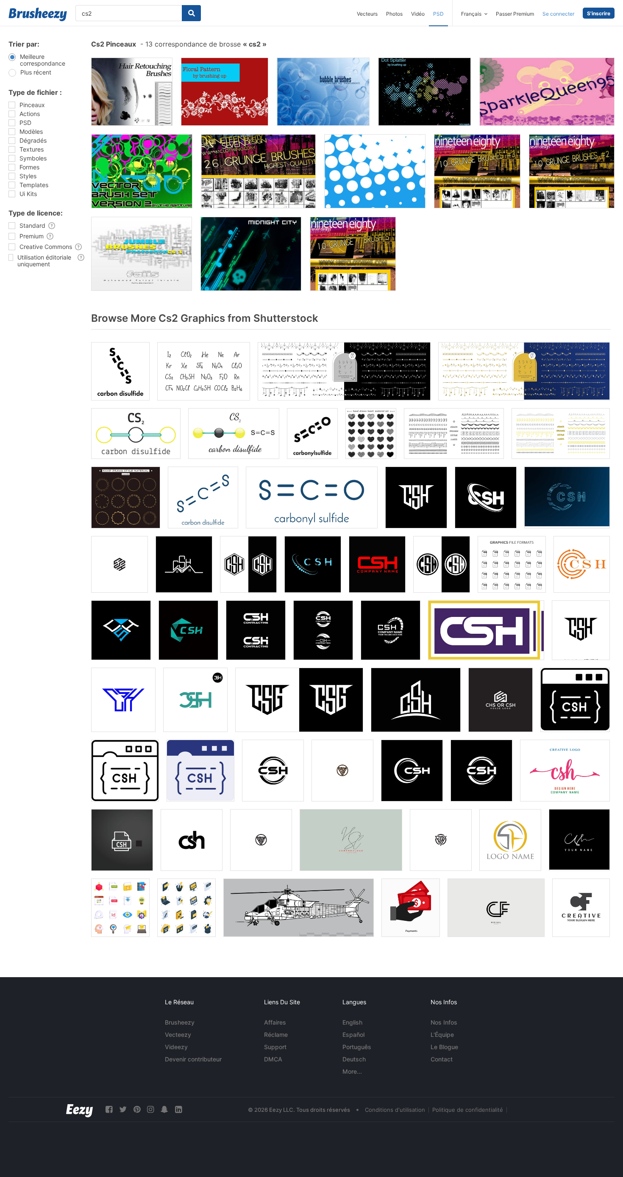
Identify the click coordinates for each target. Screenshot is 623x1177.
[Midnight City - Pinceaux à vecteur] (250, 254)
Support (275, 1046)
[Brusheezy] (37, 14)
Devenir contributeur (193, 1059)
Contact (442, 1059)
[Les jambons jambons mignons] (547, 92)
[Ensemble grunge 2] (572, 171)
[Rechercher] (191, 13)
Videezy (176, 1046)
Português (356, 1046)
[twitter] (123, 1109)
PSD (438, 14)
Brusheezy (180, 1022)
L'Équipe (442, 1034)
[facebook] (109, 1109)
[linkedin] (178, 1109)
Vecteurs (367, 14)
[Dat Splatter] (424, 92)
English (352, 1022)
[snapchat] (164, 1109)
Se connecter (558, 14)
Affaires (275, 1022)
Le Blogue (444, 1046)
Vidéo (418, 14)
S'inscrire (598, 13)
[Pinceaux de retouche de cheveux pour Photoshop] (131, 92)
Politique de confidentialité (467, 1109)
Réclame (276, 1034)
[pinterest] (137, 1109)
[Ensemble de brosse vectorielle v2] (141, 171)
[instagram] (150, 1109)
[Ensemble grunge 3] (477, 171)
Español (353, 1034)
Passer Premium (515, 14)
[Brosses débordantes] (141, 254)
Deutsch (354, 1059)
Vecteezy (178, 1034)
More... (352, 1071)
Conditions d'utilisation (395, 1109)
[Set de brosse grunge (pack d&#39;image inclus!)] (258, 171)
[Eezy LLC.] (79, 1109)
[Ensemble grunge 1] (353, 254)
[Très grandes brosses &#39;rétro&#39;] (375, 171)
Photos (394, 14)
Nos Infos (444, 1022)
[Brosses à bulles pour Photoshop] (323, 92)
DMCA (273, 1059)
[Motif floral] (224, 92)
